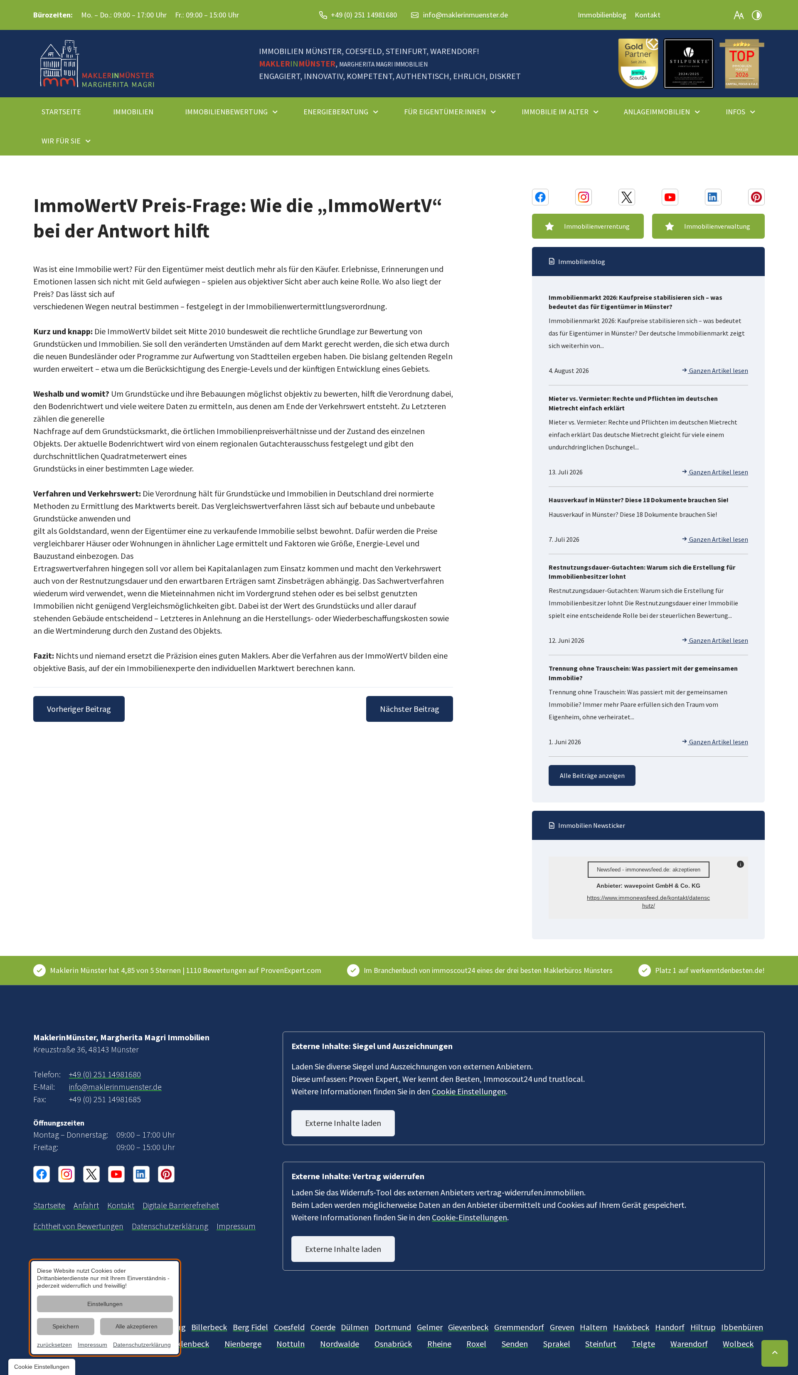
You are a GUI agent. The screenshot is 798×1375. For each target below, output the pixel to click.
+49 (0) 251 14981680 (364, 15)
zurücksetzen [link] (54, 1344)
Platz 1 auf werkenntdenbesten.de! (710, 970)
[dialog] (105, 1307)
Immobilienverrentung (597, 226)
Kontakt (647, 15)
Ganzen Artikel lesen (718, 370)
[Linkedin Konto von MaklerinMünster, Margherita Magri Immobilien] (713, 197)
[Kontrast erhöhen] (756, 15)
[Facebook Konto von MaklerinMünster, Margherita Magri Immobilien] (540, 197)
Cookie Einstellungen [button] (469, 1091)
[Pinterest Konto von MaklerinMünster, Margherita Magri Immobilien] (756, 197)
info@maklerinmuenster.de (465, 15)
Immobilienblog (602, 15)
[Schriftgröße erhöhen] (739, 15)
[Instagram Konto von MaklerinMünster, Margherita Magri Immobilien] (583, 197)
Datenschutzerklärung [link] (142, 1344)
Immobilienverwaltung (717, 226)
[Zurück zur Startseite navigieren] (97, 63)
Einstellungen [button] (105, 1304)
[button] (742, 63)
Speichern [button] (65, 1326)
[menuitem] (65, 111)
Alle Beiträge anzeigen (592, 775)
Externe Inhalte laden (343, 1123)
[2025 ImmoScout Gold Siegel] (638, 63)
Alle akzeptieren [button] (137, 1326)
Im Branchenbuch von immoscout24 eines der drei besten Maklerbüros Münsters (488, 970)
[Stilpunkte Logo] (688, 63)
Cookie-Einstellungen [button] (469, 1217)
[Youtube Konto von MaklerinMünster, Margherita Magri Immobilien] (670, 197)
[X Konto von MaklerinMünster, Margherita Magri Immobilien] (626, 197)
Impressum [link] (92, 1344)
